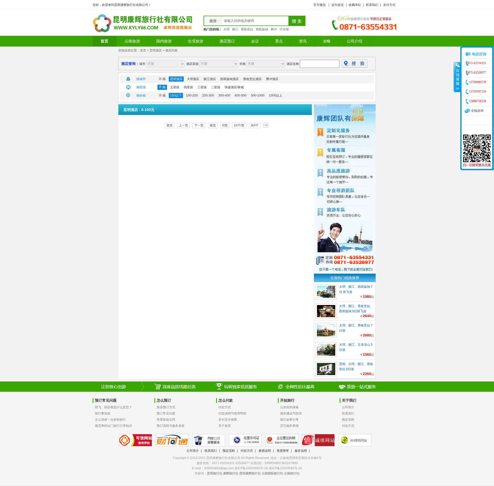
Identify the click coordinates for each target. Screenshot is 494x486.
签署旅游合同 (166, 419)
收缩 (457, 77)
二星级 (215, 87)
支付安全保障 (227, 419)
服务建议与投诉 (291, 413)
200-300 (208, 95)
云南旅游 (132, 41)
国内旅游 (164, 41)
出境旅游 (195, 41)
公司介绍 (354, 41)
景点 (279, 41)
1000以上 (275, 95)
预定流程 (348, 419)
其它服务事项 (289, 426)
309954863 (272, 463)
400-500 (240, 95)
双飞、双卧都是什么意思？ (113, 407)
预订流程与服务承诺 (170, 426)
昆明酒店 (155, 50)
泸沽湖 (284, 29)
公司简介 (348, 407)
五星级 (174, 87)
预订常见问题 (166, 413)
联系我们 (372, 5)
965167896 (289, 463)
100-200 (192, 95)
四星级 (188, 87)
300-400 (224, 95)
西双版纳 (262, 29)
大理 (226, 29)
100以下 (176, 95)
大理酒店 (193, 79)
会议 (255, 41)
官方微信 (319, 5)
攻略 (327, 41)
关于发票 (224, 426)
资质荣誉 (283, 451)
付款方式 (224, 407)
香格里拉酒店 (252, 79)
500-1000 (257, 95)
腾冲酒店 (272, 79)
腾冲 (274, 29)
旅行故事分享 (289, 419)
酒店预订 (227, 41)
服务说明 (301, 451)
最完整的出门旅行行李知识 (113, 426)
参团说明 (265, 451)
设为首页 (337, 5)
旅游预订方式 (166, 407)
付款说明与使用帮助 (232, 413)
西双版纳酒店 (229, 79)
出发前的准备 (289, 407)
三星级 (202, 87)
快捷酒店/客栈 (234, 87)
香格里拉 (247, 29)
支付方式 (389, 5)
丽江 (235, 29)
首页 (104, 41)
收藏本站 (355, 5)
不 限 (162, 79)
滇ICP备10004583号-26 (285, 468)
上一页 (183, 125)
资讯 (303, 41)
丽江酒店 (210, 79)
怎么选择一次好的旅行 (110, 419)
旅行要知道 (102, 413)
